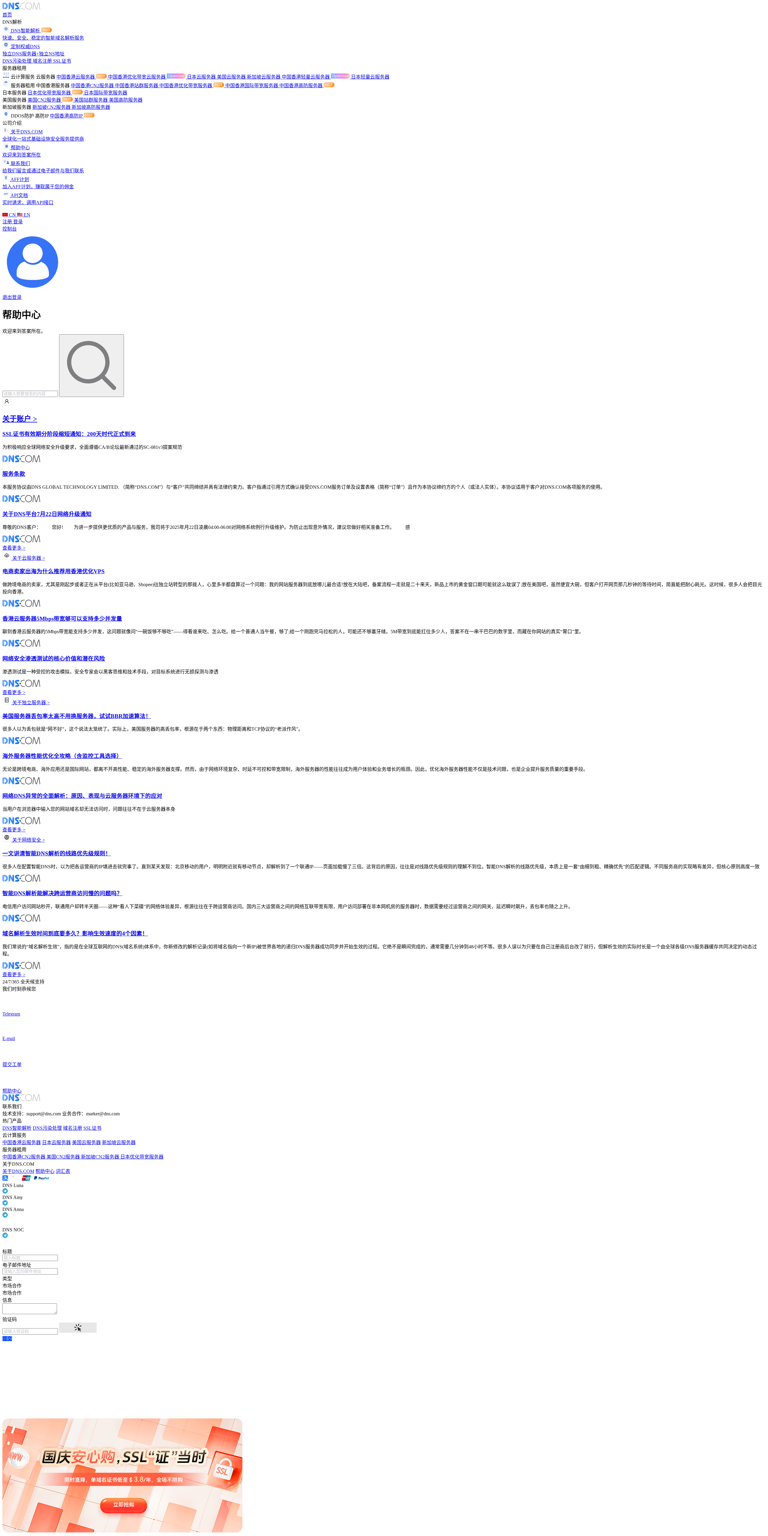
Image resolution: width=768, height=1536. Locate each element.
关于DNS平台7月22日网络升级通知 (47, 514)
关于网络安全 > (28, 840)
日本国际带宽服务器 (105, 92)
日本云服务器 (202, 76)
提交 (7, 1338)
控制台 (9, 228)
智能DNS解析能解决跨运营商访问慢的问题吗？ (62, 893)
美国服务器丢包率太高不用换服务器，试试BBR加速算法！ (76, 716)
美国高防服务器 (125, 100)
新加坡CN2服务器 (52, 107)
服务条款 (13, 474)
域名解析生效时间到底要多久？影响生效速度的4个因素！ (75, 933)
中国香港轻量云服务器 (306, 76)
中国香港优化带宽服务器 (186, 85)
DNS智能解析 (17, 1128)
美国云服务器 (232, 76)
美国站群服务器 (91, 100)
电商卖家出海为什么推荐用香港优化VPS (53, 571)
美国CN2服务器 (45, 100)
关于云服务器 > (28, 558)
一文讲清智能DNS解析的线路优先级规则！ (56, 853)
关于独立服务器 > (30, 702)
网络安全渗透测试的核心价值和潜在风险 (53, 658)
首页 (7, 14)
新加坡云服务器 (264, 76)
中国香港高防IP (67, 115)
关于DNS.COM (18, 1171)
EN (26, 214)
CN (12, 214)
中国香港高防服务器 (301, 85)
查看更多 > (14, 547)
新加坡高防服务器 (91, 107)
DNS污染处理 (17, 61)
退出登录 (12, 297)
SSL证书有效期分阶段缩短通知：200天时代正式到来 (69, 434)
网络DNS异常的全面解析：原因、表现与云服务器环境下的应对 (82, 796)
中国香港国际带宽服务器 (252, 85)
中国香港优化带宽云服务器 (137, 76)
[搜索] (91, 365)
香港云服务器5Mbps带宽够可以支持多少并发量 (62, 619)
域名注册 (43, 61)
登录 (18, 221)
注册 (7, 221)
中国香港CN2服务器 (93, 85)
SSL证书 (62, 61)
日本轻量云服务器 (370, 76)
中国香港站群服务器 (137, 85)
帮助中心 (45, 1171)
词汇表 (63, 1171)
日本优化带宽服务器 (50, 92)
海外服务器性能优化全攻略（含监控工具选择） (62, 756)
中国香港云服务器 (76, 76)
